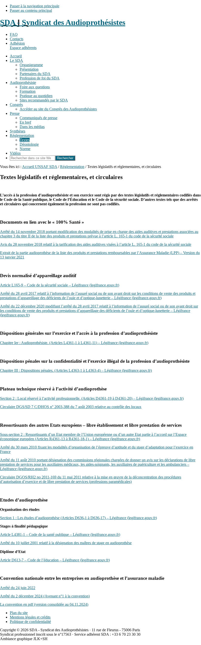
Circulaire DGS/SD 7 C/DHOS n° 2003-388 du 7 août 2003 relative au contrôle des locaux (70, 407)
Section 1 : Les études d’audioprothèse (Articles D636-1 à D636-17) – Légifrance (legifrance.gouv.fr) (78, 518)
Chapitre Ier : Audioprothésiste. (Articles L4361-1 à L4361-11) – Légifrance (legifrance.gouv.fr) (74, 343)
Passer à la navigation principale (34, 6)
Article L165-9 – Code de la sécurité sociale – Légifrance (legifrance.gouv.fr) (59, 285)
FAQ (14, 34)
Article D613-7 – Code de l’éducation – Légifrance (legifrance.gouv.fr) (55, 560)
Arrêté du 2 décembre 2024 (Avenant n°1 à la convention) (45, 596)
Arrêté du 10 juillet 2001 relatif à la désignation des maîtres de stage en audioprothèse (66, 543)
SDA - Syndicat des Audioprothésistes (62, 22)
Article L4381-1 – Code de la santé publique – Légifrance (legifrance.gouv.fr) (60, 534)
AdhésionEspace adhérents (23, 45)
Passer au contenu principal (31, 10)
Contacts (16, 39)
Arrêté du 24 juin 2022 (17, 588)
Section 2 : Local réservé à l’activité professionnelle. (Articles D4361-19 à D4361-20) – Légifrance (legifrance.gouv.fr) (92, 398)
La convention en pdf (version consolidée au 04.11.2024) (44, 604)
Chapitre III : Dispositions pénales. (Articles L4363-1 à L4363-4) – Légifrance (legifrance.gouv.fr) (76, 370)
